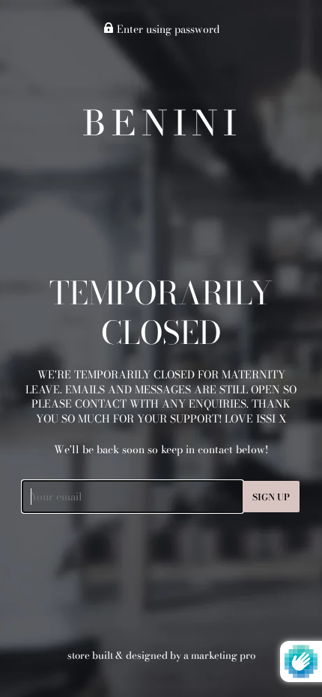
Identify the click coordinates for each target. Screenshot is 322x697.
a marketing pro (219, 655)
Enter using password (166, 29)
